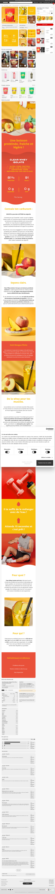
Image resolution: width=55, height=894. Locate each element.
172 (28, 745)
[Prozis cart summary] (51, 2)
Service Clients (3, 885)
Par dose (3, 690)
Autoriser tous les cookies (44, 462)
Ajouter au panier (44, 24)
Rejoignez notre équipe (4, 881)
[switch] (21, 452)
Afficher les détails (46, 457)
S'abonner (27, 883)
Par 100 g (6, 690)
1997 (28, 743)
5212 (28, 742)
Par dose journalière (10, 690)
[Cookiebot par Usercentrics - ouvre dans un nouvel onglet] (47, 429)
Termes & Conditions (4, 884)
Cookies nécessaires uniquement (27, 462)
